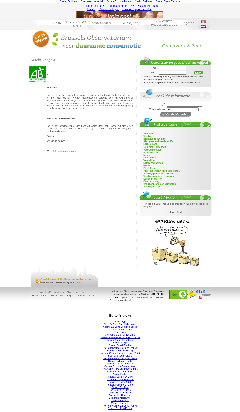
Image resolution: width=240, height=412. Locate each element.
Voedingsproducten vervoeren (159, 184)
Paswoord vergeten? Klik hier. (158, 79)
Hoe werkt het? (47, 283)
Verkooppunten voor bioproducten (161, 171)
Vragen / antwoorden (76, 295)
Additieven (149, 133)
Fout (179, 212)
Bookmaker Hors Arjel (120, 395)
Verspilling (148, 160)
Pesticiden (149, 168)
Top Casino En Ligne (120, 390)
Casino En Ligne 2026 (120, 382)
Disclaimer (59, 292)
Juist (172, 212)
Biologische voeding (154, 138)
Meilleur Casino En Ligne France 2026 (120, 353)
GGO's (146, 165)
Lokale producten (152, 178)
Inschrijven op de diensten (68, 283)
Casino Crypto (120, 321)
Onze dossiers (57, 295)
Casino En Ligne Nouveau (120, 379)
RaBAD (43, 295)
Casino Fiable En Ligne (120, 392)
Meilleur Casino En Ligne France (120, 348)
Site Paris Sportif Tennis (120, 329)
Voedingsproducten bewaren (158, 176)
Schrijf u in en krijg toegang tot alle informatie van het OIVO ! (174, 76)
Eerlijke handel (151, 144)
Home (35, 295)
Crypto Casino (120, 374)
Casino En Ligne (120, 342)
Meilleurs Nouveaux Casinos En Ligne (120, 337)
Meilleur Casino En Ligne (120, 363)
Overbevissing (151, 181)
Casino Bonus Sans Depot (120, 340)
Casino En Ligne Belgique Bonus (120, 327)
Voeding (147, 136)
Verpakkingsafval (152, 150)
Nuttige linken (81, 292)
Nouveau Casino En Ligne (120, 377)
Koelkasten (149, 157)
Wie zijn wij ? (45, 292)
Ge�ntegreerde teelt (154, 147)
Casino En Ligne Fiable (120, 361)
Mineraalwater (151, 152)
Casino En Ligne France (120, 408)
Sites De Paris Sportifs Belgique (120, 324)
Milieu (146, 155)
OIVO (143, 294)
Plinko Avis (120, 332)
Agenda (91, 295)
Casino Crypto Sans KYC (120, 371)
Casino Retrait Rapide (120, 345)
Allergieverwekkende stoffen (158, 141)
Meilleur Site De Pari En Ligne (120, 335)
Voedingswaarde (152, 186)
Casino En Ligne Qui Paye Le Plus (120, 369)
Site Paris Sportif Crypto (120, 356)
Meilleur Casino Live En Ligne (120, 350)
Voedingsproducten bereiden (158, 173)
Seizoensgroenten (153, 163)
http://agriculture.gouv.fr (66, 151)
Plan (69, 292)
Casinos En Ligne (120, 400)
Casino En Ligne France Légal (120, 366)
